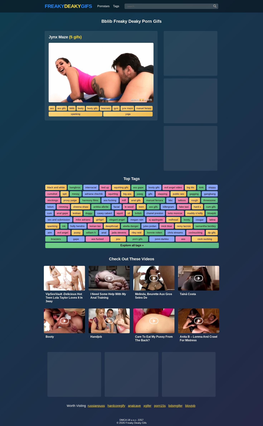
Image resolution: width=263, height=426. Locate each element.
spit (65, 193)
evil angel (62, 232)
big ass (127, 193)
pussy (77, 232)
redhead (173, 219)
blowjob (211, 213)
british (138, 213)
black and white (56, 187)
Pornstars (103, 6)
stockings (52, 200)
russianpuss (96, 406)
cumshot (52, 193)
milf (124, 200)
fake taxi (184, 206)
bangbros (75, 187)
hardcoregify (116, 406)
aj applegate (156, 219)
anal (103, 232)
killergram (168, 206)
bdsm (50, 206)
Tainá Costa (188, 294)
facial (117, 206)
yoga (127, 114)
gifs (150, 193)
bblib (71, 108)
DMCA (123, 419)
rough (194, 200)
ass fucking (110, 200)
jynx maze (127, 108)
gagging (194, 193)
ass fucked (97, 239)
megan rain (136, 219)
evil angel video (173, 187)
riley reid (136, 232)
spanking (75, 114)
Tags (116, 6)
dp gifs (211, 232)
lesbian (77, 213)
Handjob (96, 336)
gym (116, 108)
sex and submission (59, 219)
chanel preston (154, 213)
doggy (88, 213)
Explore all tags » (132, 245)
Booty (50, 336)
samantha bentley (206, 226)
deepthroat (112, 226)
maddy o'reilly (195, 213)
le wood (129, 206)
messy (75, 193)
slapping (162, 193)
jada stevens (119, 232)
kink (201, 187)
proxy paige (70, 200)
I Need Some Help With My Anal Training (108, 296)
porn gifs (137, 239)
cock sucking (205, 239)
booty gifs (92, 108)
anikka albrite (100, 206)
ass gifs (61, 108)
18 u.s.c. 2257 (135, 419)
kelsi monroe (175, 213)
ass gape (138, 187)
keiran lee (95, 226)
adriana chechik (94, 193)
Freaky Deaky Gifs (136, 422)
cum (49, 213)
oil (129, 213)
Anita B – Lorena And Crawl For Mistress (198, 338)
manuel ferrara (143, 108)
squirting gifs (121, 187)
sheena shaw (80, 206)
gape (76, 239)
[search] (214, 6)
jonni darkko (162, 239)
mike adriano (83, 219)
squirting (113, 193)
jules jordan (149, 226)
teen (141, 206)
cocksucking (195, 232)
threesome (209, 200)
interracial (90, 187)
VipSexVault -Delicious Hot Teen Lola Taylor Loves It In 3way (64, 298)
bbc (171, 200)
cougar (200, 219)
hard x (197, 206)
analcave (134, 406)
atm (50, 232)
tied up (105, 187)
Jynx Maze (65, 37)
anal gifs (136, 200)
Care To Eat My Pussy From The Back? (154, 338)
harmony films (90, 200)
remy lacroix (184, 226)
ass (52, 108)
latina (212, 219)
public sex (178, 193)
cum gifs (211, 206)
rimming (63, 206)
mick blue (166, 226)
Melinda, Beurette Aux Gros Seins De (153, 296)
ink (63, 226)
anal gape (62, 213)
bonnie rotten (154, 232)
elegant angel (117, 219)
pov (118, 239)
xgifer (147, 406)
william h (91, 232)
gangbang (210, 193)
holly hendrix (77, 226)
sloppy (212, 187)
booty (81, 108)
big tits (190, 187)
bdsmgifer (175, 406)
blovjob (190, 406)
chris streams (175, 232)
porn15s (160, 406)
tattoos (182, 200)
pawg (140, 193)
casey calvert (104, 213)
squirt (120, 213)
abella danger (130, 226)
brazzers (105, 108)
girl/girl (100, 219)
